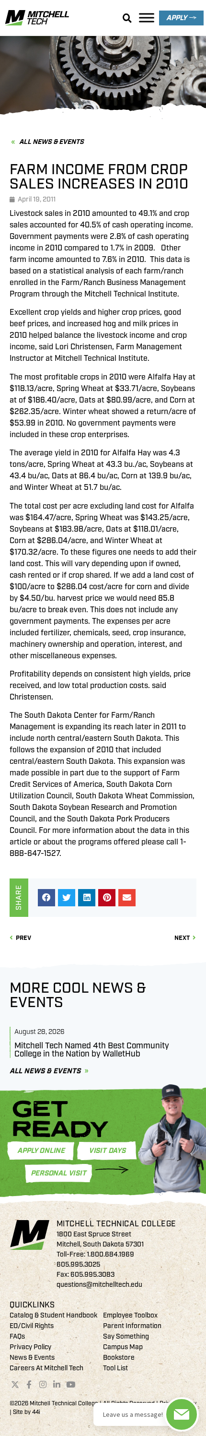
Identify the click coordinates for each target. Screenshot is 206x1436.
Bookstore (119, 1357)
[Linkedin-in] (56, 1384)
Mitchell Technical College (116, 1224)
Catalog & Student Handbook (53, 1315)
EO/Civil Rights (32, 1326)
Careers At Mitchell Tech (46, 1368)
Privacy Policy (30, 1347)
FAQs (17, 1336)
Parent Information (132, 1326)
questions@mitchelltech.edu (99, 1285)
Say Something (126, 1336)
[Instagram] (43, 1384)
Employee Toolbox (130, 1315)
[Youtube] (70, 1384)
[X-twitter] (15, 1384)
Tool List (115, 1368)
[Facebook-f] (29, 1384)
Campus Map (123, 1347)
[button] (46, 897)
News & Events (32, 1357)
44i (36, 1412)
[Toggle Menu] (146, 17)
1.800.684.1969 (110, 1254)
